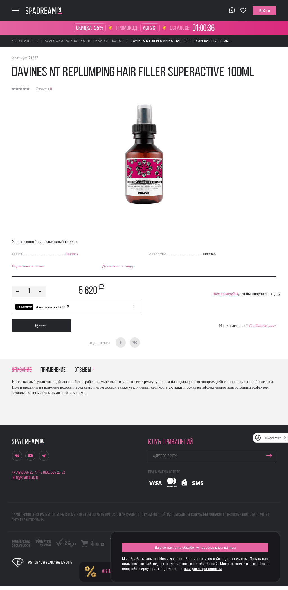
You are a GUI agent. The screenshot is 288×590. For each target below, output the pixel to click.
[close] (285, 438)
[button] (76, 307)
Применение (53, 370)
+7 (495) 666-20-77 (25, 472)
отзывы (84, 370)
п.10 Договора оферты (203, 569)
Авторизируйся (225, 293)
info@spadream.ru (25, 478)
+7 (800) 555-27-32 (52, 472)
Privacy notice (272, 437)
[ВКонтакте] (135, 342)
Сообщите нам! (262, 325)
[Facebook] (121, 342)
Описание (22, 370)
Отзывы (44, 88)
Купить (41, 325)
